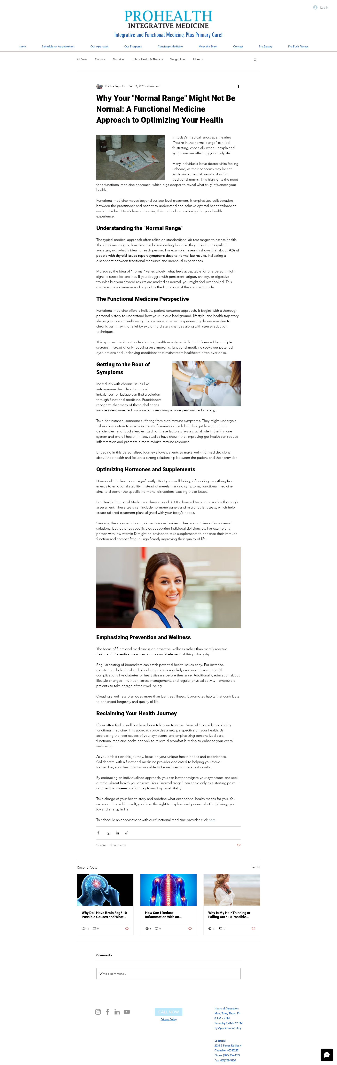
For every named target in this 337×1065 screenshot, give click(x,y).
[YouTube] (126, 1012)
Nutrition (118, 59)
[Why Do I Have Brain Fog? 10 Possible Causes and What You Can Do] (105, 890)
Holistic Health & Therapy (147, 59)
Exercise (100, 59)
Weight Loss (177, 59)
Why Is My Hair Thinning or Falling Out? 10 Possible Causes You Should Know (229, 915)
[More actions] (238, 86)
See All (256, 867)
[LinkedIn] (117, 1012)
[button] (255, 59)
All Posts (82, 59)
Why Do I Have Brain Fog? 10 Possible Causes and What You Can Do (104, 915)
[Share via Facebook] (98, 833)
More (196, 59)
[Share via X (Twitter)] (108, 833)
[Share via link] (127, 833)
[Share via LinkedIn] (117, 833)
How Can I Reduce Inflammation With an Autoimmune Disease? (163, 915)
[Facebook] (107, 1012)
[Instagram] (98, 1012)
